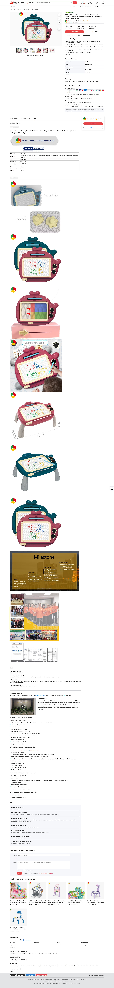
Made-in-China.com (51, 980)
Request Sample (86, 35)
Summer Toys (83, 945)
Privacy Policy (77, 983)
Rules (104, 6)
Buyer (74, 6)
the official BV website (40, 695)
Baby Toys (12, 945)
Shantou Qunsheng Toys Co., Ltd (74, 20)
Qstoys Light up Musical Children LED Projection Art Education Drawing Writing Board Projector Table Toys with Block (18, 929)
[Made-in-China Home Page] (17, 2)
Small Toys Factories (22, 965)
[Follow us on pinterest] (102, 975)
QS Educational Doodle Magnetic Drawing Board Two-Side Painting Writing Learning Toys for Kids (56, 902)
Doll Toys (23, 750)
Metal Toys (28, 750)
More (11, 971)
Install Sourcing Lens (42, 975)
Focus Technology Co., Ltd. (48, 983)
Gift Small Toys (63, 965)
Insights (84, 979)
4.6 (89, 119)
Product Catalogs (28, 940)
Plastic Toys (13, 965)
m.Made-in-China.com (60, 980)
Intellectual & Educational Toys (23, 9)
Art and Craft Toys (34, 9)
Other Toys (12, 947)
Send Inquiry (75, 31)
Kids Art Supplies (22, 959)
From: (15, 855)
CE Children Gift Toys (82, 965)
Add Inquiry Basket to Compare (36, 55)
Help (81, 6)
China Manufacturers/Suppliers (46, 979)
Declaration (71, 983)
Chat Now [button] (95, 31)
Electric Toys (12, 942)
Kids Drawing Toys (92, 965)
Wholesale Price (65, 979)
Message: (15, 862)
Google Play (21, 975)
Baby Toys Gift (72, 965)
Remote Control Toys (61, 945)
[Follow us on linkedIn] (103, 975)
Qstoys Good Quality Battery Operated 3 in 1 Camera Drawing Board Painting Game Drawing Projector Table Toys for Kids (95, 902)
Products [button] (31, 2)
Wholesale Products (57, 979)
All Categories (14, 6)
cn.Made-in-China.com (69, 980)
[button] (71, 2)
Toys (14, 9)
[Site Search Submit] (75, 2)
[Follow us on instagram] (98, 975)
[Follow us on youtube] (100, 975)
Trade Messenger (30, 975)
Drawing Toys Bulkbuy (15, 969)
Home (11, 9)
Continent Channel (72, 979)
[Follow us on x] (96, 975)
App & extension (88, 6)
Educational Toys (35, 750)
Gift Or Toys (55, 965)
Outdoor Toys (36, 942)
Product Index (79, 979)
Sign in (103, 3)
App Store (13, 975)
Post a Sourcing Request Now (46, 873)
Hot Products (30, 979)
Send (19, 873)
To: (16, 858)
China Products (37, 979)
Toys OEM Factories (33, 965)
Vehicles (58, 942)
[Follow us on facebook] (94, 975)
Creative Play (13, 959)
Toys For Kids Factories (45, 965)
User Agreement (64, 983)
